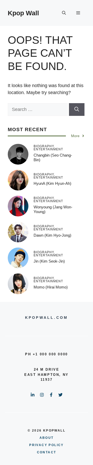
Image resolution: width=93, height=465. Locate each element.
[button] (64, 13)
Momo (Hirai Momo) (51, 287)
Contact (46, 452)
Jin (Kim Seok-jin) (49, 261)
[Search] (76, 109)
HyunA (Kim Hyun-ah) (52, 183)
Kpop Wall (23, 13)
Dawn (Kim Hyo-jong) (52, 235)
